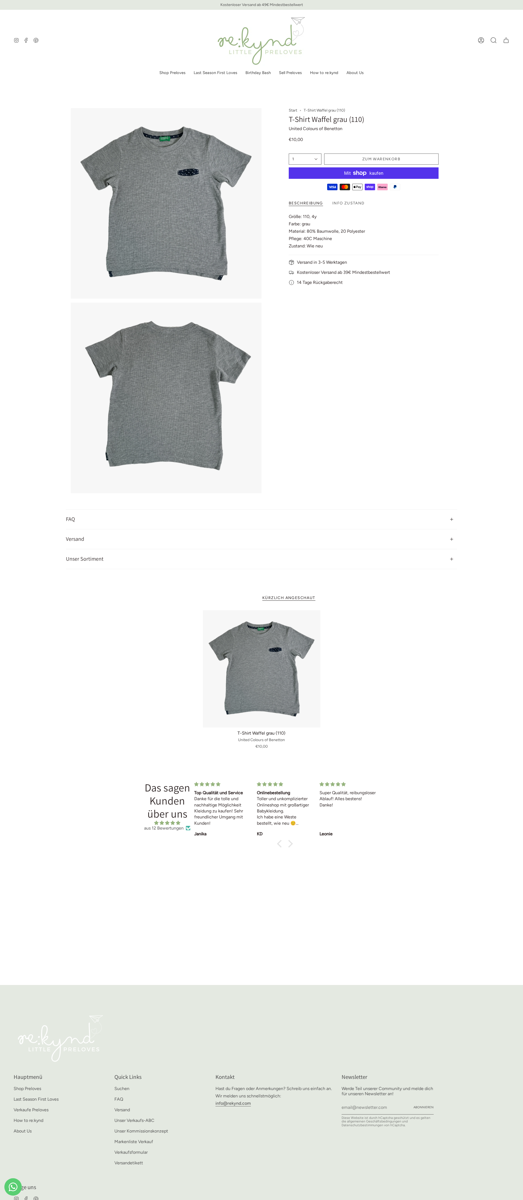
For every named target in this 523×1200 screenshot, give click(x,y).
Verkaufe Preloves (31, 1109)
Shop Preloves (27, 1088)
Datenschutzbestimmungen (362, 1125)
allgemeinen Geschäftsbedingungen (374, 1121)
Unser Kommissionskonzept (141, 1131)
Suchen (121, 1088)
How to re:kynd (28, 1120)
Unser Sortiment (85, 558)
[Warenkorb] (506, 40)
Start (293, 110)
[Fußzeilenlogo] (61, 1037)
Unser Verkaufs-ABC (134, 1120)
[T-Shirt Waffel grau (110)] (261, 669)
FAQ (70, 519)
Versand (75, 538)
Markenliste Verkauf (133, 1141)
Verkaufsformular (131, 1152)
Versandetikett (128, 1162)
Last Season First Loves (36, 1099)
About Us (23, 1131)
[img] (167, 822)
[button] (172, 72)
